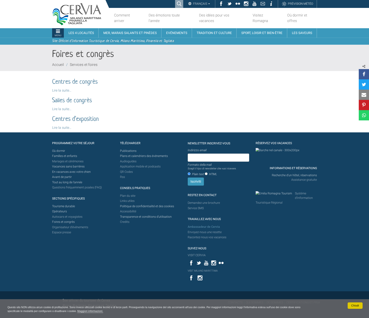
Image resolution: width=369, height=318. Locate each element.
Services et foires (84, 64)
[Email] (364, 95)
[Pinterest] (364, 105)
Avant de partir (62, 177)
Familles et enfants (64, 156)
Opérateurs (59, 211)
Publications (128, 151)
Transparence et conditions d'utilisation (146, 217)
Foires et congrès (63, 222)
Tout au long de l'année (67, 182)
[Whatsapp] (364, 115)
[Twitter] (364, 84)
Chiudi (355, 305)
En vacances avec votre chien (71, 172)
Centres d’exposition (75, 119)
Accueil (58, 64)
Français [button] (200, 3)
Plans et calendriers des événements (144, 156)
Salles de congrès (72, 100)
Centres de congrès (75, 82)
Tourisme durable (63, 206)
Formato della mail (212, 166)
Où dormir (58, 151)
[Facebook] (364, 74)
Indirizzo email (197, 150)
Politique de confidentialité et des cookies (147, 206)
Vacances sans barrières (68, 166)
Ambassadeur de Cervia (204, 227)
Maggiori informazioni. (90, 311)
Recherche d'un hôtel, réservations (294, 175)
